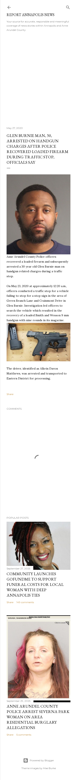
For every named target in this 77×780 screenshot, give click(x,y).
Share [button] (10, 394)
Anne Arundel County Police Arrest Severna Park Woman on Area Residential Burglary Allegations (38, 717)
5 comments (23, 734)
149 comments (25, 602)
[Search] (68, 6)
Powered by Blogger (42, 760)
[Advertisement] (38, 77)
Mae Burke (49, 768)
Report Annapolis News (30, 14)
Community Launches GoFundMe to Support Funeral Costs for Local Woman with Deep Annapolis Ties (35, 584)
